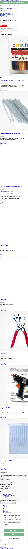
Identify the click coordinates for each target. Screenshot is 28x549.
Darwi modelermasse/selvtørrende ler (10, 186)
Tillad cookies (14, 530)
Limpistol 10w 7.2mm (6, 408)
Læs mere (6, 526)
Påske (7, 30)
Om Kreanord (6, 496)
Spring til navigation (4, 0)
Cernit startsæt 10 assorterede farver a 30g (12, 80)
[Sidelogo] (11, 5)
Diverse (15, 12)
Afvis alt (13, 534)
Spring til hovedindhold (14, 0)
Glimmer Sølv (4, 245)
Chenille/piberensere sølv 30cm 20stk (10, 133)
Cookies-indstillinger (14, 538)
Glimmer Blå (3, 299)
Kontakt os (5, 497)
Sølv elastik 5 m (3, 18)
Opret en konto (3, 547)
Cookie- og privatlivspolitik (8, 495)
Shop (5, 12)
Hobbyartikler (10, 12)
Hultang (2, 353)
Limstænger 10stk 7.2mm (7, 461)
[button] (3, 88)
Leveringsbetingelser (7, 494)
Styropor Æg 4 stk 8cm (5, 14)
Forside (1, 12)
